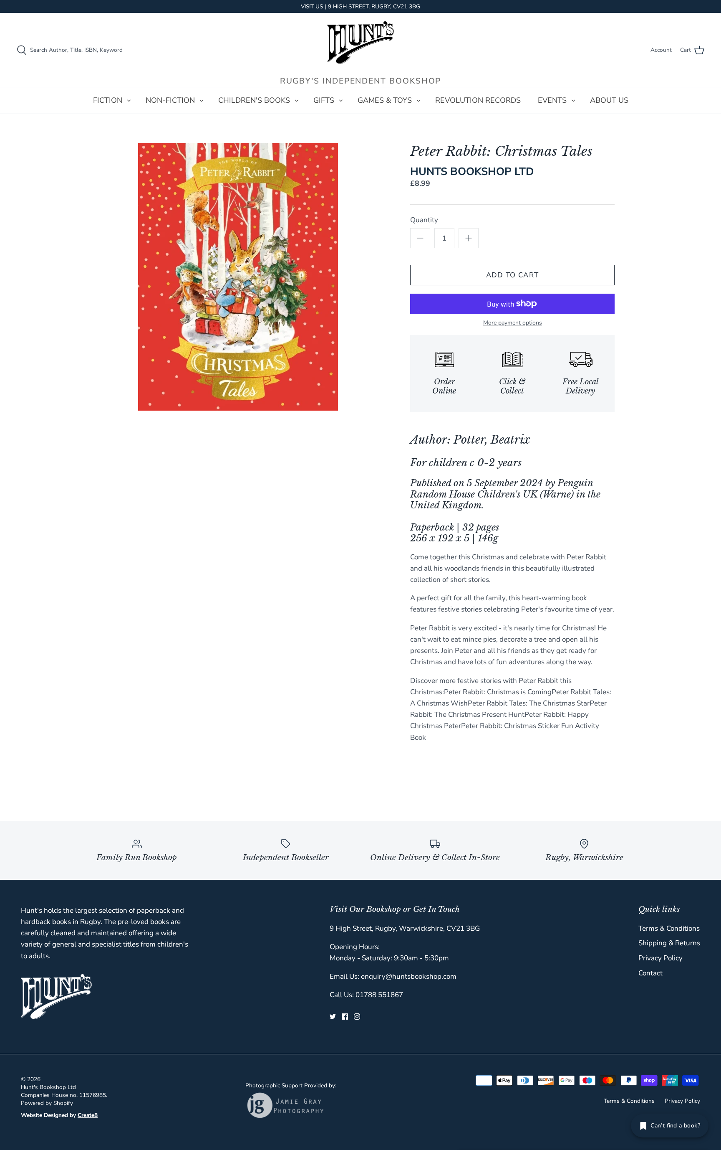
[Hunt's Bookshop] (360, 42)
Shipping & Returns (669, 943)
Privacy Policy (660, 958)
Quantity (424, 220)
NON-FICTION (170, 100)
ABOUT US (609, 100)
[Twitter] (333, 1016)
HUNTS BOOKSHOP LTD (472, 171)
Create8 (88, 1115)
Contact (650, 973)
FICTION (107, 100)
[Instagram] (357, 1016)
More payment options (512, 323)
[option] (237, 277)
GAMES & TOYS (385, 100)
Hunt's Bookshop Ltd (48, 1087)
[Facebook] (345, 1016)
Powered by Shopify (47, 1103)
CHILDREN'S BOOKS (254, 100)
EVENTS (552, 100)
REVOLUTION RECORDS (478, 100)
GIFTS (323, 100)
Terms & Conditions (669, 928)
